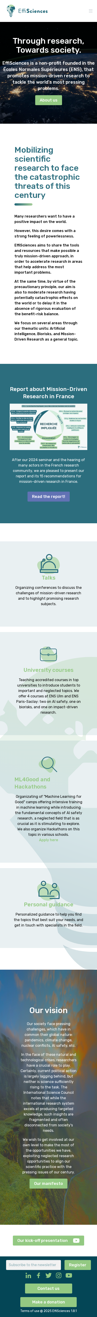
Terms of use (29, 1311)
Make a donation (48, 1302)
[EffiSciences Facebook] (38, 1275)
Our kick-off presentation (42, 1240)
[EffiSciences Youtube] (69, 1275)
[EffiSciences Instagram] (58, 1275)
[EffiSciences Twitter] (48, 1275)
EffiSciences (61, 1311)
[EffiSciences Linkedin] (28, 1275)
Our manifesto (48, 1183)
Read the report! (48, 496)
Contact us (48, 1288)
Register (77, 1265)
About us (49, 100)
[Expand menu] (90, 10)
